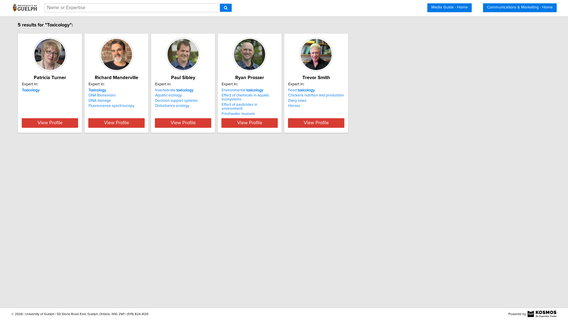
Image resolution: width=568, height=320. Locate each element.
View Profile (50, 122)
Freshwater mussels (238, 114)
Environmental (242, 90)
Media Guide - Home (449, 7)
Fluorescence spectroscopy (111, 106)
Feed (301, 90)
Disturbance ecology (172, 106)
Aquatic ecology (168, 95)
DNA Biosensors (102, 95)
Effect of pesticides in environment (239, 107)
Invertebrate (174, 90)
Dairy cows (297, 101)
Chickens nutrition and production (316, 95)
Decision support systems (176, 101)
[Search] (226, 8)
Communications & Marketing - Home (520, 7)
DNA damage (100, 101)
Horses (294, 106)
